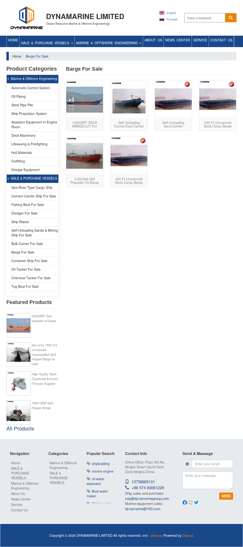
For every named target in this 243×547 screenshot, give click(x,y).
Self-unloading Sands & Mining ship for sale (34, 232)
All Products (20, 428)
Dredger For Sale (24, 213)
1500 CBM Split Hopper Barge (42, 405)
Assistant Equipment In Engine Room (34, 124)
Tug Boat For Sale (25, 286)
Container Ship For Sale (29, 260)
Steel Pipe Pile (22, 105)
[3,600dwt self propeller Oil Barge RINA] (84, 155)
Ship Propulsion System (29, 113)
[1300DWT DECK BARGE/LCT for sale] (84, 98)
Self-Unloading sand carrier (173, 124)
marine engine (101, 471)
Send (226, 495)
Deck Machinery (23, 135)
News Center (177, 40)
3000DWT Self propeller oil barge (44, 318)
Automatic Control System (30, 87)
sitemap (157, 535)
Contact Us (221, 40)
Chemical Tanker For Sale (31, 277)
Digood (187, 535)
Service (200, 40)
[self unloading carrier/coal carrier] (129, 98)
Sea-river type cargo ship (31, 187)
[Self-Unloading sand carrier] (173, 98)
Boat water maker (97, 493)
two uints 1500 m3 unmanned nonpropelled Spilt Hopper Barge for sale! (44, 354)
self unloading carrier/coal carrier (129, 124)
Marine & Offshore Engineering (107, 42)
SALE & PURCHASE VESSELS (46, 42)
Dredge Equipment (25, 169)
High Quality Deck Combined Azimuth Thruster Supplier (45, 379)
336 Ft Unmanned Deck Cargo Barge (218, 124)
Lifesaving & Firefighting (29, 144)
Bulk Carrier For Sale (27, 243)
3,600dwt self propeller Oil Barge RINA (84, 182)
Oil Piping (18, 96)
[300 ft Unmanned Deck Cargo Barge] (129, 155)
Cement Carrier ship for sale (33, 196)
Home (13, 40)
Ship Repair (20, 221)
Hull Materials (21, 152)
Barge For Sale (22, 252)
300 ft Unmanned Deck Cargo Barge (129, 180)
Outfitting (18, 161)
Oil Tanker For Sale (26, 269)
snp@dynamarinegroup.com (147, 498)
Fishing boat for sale (27, 204)
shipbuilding (100, 463)
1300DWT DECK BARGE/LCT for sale (84, 126)
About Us (153, 40)
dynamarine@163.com (142, 508)
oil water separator (95, 481)
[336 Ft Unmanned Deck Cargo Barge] (217, 98)
